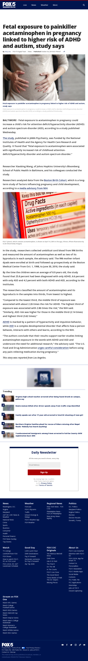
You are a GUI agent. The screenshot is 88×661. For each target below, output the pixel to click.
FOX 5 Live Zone (53, 572)
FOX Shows (7, 556)
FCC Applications (75, 582)
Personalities (73, 566)
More (55, 5)
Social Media (73, 574)
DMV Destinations (31, 554)
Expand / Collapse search (83, 5)
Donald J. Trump (75, 520)
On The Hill (51, 567)
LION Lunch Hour (31, 551)
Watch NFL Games (10, 603)
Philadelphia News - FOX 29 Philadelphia (54, 512)
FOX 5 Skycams (30, 509)
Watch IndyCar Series (10, 618)
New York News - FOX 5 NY (55, 508)
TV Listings (7, 551)
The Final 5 (51, 564)
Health (5, 533)
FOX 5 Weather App (32, 520)
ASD (11, 325)
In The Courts (52, 569)
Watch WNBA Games (11, 630)
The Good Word (53, 575)
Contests (72, 577)
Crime (5, 522)
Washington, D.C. (9, 507)
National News (8, 520)
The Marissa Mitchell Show (54, 555)
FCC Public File (74, 580)
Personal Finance (9, 536)
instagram (75, 645)
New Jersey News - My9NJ (54, 517)
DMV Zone (51, 558)
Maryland (6, 512)
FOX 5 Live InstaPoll (76, 551)
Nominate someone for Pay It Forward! (32, 560)
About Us (73, 547)
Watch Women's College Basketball (9, 626)
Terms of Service (45, 485)
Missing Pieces (52, 582)
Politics (72, 503)
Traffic (27, 512)
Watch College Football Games (9, 606)
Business (6, 528)
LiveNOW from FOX (10, 554)
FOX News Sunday (9, 539)
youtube (62, 645)
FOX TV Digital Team (19, 52)
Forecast (28, 507)
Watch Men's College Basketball (10, 621)
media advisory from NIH (33, 188)
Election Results (74, 518)
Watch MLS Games (10, 633)
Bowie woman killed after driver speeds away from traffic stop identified (48, 406)
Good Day (30, 547)
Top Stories (7, 542)
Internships (73, 585)
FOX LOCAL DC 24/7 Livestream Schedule (10, 565)
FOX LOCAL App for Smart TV (76, 559)
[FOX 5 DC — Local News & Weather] (10, 5)
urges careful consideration (53, 347)
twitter (71, 645)
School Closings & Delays (31, 516)
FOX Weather (30, 522)
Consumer (6, 531)
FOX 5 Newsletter (75, 569)
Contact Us (73, 563)
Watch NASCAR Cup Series (10, 614)
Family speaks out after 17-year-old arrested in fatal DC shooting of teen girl (49, 415)
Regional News (54, 503)
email (84, 645)
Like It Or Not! (52, 561)
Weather (29, 503)
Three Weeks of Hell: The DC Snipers (54, 579)
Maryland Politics (75, 509)
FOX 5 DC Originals (51, 549)
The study (8, 138)
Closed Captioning (75, 591)
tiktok (80, 645)
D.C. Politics (73, 507)
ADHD (6, 321)
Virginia (5, 509)
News (30, 52)
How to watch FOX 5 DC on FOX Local (10, 560)
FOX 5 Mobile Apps (76, 571)
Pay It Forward (30, 556)
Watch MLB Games (10, 610)
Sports (5, 525)
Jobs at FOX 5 (74, 588)
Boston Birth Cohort (55, 180)
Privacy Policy (46, 483)
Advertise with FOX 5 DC (76, 555)
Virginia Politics (74, 512)
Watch (6, 547)
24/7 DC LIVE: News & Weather (11, 516)
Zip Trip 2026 (29, 564)
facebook (67, 645)
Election (72, 515)
